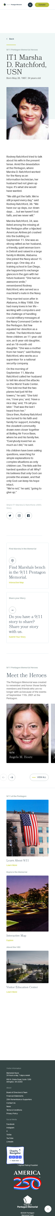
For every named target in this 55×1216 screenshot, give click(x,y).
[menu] (30, 4)
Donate (42, 5)
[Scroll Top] (47, 1208)
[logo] (13, 5)
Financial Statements (14, 1096)
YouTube (9, 1138)
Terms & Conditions (14, 1110)
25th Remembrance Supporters (19, 1099)
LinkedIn (9, 1142)
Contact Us (10, 1103)
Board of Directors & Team (16, 1092)
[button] (11, 777)
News (8, 1106)
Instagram (10, 1128)
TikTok (8, 1135)
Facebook (10, 1124)
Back (11, 39)
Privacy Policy (12, 1113)
